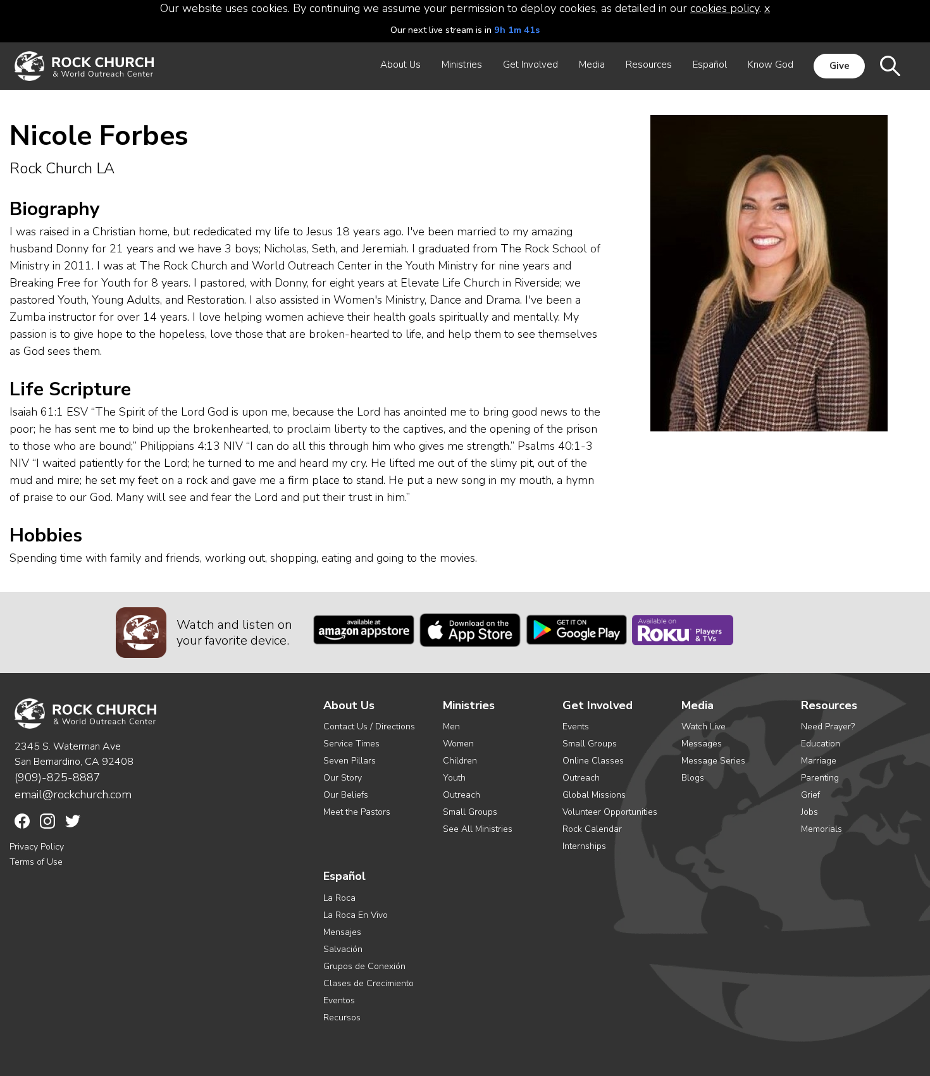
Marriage (818, 761)
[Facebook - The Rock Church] (22, 821)
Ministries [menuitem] (462, 64)
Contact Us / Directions (369, 726)
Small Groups (470, 812)
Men (451, 726)
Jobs (809, 812)
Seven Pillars (349, 761)
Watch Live (703, 726)
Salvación (343, 949)
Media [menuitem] (592, 64)
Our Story (342, 778)
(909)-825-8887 (58, 777)
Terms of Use (36, 862)
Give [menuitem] (839, 65)
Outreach (461, 795)
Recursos (342, 1017)
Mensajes (342, 932)
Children (460, 761)
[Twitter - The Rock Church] (72, 821)
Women (458, 744)
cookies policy (724, 8)
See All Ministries (477, 829)
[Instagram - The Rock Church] (47, 821)
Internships (584, 846)
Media (697, 705)
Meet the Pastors (356, 812)
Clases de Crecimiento (368, 983)
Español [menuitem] (710, 64)
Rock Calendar (592, 829)
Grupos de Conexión (364, 966)
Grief (810, 795)
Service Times (351, 744)
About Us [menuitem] (400, 64)
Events (575, 726)
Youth (454, 778)
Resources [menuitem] (649, 64)
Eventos (339, 1000)
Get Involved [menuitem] (530, 64)
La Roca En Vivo (355, 915)
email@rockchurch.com (73, 794)
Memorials (821, 829)
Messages (701, 744)
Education (820, 744)
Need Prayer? (828, 726)
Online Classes (593, 761)
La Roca (339, 898)
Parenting (820, 778)
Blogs (692, 778)
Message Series (713, 761)
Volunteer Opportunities (609, 812)
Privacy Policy (36, 847)
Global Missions (594, 795)
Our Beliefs (345, 795)
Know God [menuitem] (770, 64)
